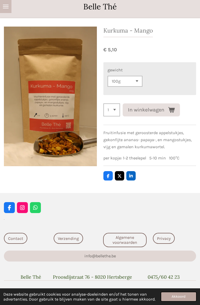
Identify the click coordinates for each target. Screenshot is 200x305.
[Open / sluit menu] (5, 6)
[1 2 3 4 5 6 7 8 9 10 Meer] (111, 109)
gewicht (115, 69)
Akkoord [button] (179, 296)
